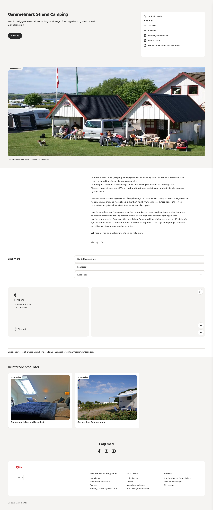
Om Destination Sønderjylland (177, 478)
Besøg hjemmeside (157, 35)
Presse (130, 482)
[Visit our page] (106, 451)
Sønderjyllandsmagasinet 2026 (103, 488)
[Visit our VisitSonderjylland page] (99, 451)
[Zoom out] (201, 332)
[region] (148, 312)
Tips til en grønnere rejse (138, 488)
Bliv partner (169, 485)
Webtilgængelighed (136, 485)
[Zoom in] (201, 325)
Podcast (93, 485)
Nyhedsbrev (132, 478)
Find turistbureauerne (100, 482)
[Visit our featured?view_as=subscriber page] (114, 451)
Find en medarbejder (173, 482)
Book (13, 35)
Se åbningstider (155, 16)
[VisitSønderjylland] (23, 467)
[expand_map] (200, 292)
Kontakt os (95, 478)
